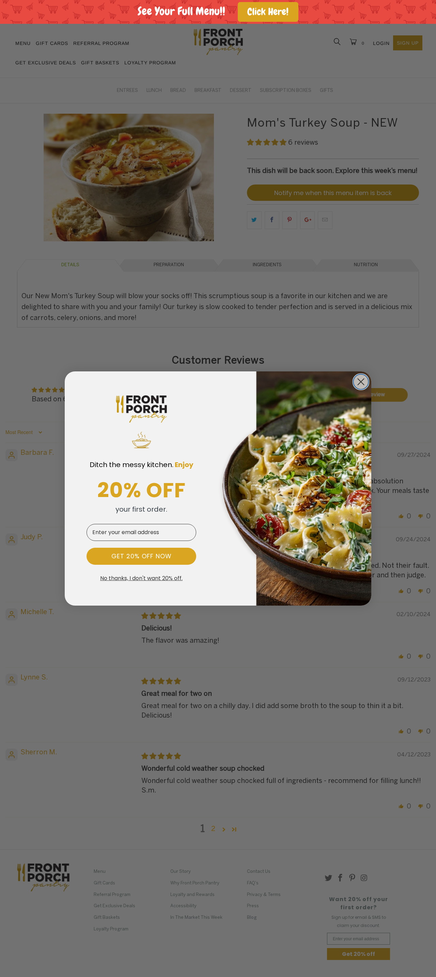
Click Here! (268, 11)
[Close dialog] (361, 381)
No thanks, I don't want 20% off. (141, 578)
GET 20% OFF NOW (141, 556)
